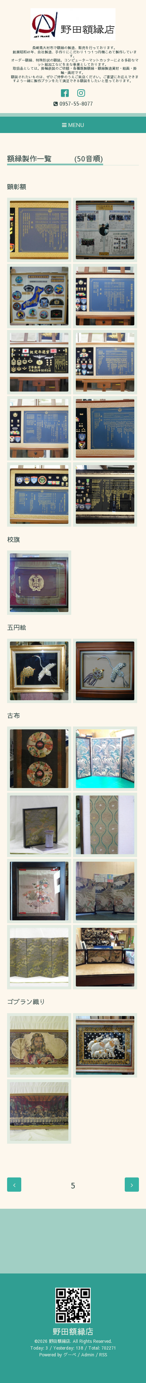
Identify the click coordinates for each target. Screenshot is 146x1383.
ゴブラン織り (26, 1001)
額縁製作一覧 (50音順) (55, 159)
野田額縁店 (73, 1331)
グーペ (69, 1354)
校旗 (13, 539)
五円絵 (16, 627)
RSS (103, 1354)
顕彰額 (16, 186)
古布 (13, 715)
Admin (87, 1354)
